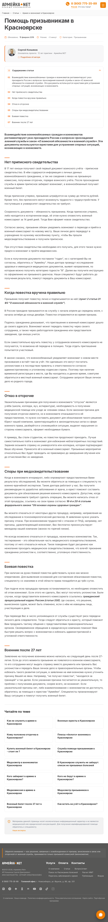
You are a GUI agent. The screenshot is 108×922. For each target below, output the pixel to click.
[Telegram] (10, 889)
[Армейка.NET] (12, 864)
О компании (54, 869)
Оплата (63, 863)
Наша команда (20, 898)
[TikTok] (47, 889)
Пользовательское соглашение (68, 898)
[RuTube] (28, 889)
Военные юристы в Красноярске (76, 720)
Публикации (87, 876)
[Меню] (103, 5)
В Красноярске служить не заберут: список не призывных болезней (78, 764)
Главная (5, 13)
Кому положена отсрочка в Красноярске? (22, 736)
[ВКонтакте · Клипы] (40, 889)
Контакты (78, 863)
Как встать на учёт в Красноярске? (77, 804)
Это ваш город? (84, 7)
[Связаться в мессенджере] (100, 914)
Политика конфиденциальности (41, 898)
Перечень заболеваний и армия (63, 876)
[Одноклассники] (22, 889)
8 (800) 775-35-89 (84, 3)
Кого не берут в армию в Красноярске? (72, 778)
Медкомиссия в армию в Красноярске (21, 792)
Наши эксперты (19, 830)
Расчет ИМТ (87, 872)
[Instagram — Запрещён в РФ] (53, 889)
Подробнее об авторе (30, 57)
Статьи (16, 13)
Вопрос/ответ (81, 869)
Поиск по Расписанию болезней (63, 872)
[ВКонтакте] (3, 889)
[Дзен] (16, 889)
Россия (74, 7)
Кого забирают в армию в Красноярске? (21, 778)
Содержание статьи (23, 70)
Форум (101, 876)
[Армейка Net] (16, 5)
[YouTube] (34, 889)
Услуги (50, 863)
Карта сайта (88, 898)
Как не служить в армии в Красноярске (21, 722)
